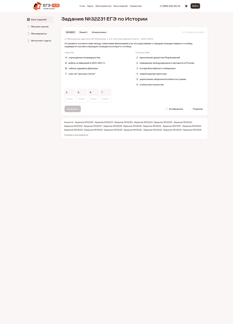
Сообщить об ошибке (194, 32)
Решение (198, 109)
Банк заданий (121, 6)
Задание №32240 (132, 126)
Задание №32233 (103, 122)
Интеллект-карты (41, 40)
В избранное (176, 109)
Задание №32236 (192, 129)
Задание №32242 (73, 126)
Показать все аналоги (76, 135)
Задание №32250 (113, 129)
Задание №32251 (133, 129)
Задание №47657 (172, 126)
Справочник (136, 6)
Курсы (90, 6)
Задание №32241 (152, 126)
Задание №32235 (163, 122)
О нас (82, 6)
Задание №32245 (191, 126)
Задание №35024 (93, 129)
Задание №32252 (123, 122)
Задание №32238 (112, 126)
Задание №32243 (182, 122)
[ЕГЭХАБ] (46, 6)
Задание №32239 (152, 129)
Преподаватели (103, 6)
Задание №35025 (73, 129)
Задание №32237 (93, 126)
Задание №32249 (84, 122)
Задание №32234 (143, 122)
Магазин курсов (40, 26)
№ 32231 (70, 32)
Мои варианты (39, 33)
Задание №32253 (172, 129)
